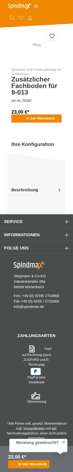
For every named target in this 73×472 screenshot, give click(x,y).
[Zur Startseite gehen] (19, 6)
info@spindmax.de (29, 307)
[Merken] (52, 35)
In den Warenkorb (40, 118)
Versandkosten (34, 428)
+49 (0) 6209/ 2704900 (40, 296)
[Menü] (36, 6)
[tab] (36, 190)
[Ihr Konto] (30, 18)
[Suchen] (12, 18)
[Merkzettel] (21, 18)
